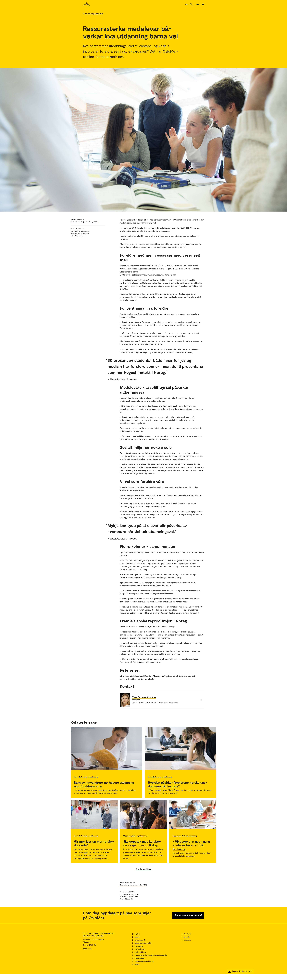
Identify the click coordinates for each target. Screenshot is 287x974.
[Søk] (191, 4)
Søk (187, 4)
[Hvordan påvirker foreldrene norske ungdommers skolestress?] (180, 748)
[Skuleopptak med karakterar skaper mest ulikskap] (143, 814)
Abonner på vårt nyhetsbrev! (188, 915)
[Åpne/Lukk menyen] (203, 4)
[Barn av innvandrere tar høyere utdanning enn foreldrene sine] (106, 748)
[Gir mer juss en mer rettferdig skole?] (94, 814)
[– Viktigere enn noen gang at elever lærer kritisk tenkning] (192, 814)
